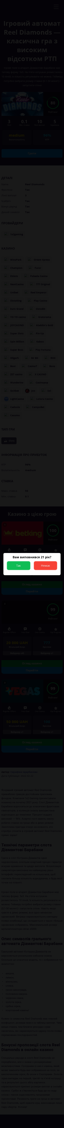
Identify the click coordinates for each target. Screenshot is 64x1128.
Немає (45, 565)
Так (18, 565)
